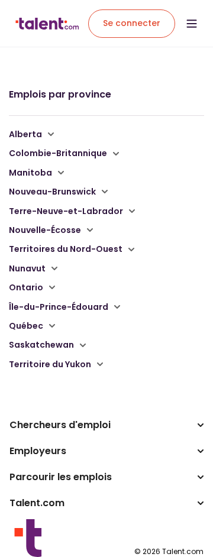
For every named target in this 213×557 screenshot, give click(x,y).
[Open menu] (192, 24)
